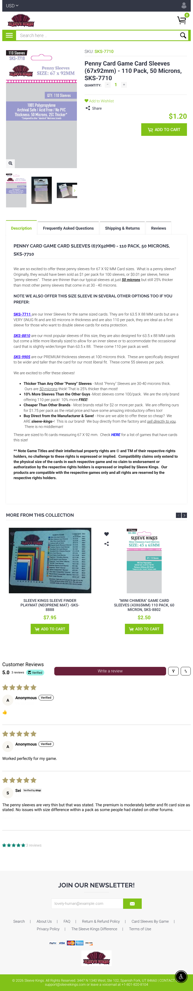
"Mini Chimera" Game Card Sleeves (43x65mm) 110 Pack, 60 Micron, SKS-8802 (144, 605)
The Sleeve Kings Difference (94, 929)
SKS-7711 (22, 314)
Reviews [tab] (158, 228)
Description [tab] (21, 228)
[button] (14, 845)
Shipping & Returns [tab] (122, 228)
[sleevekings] (96, 958)
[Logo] (21, 20)
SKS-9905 (22, 357)
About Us (44, 921)
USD (10, 6)
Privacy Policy (48, 929)
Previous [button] (178, 515)
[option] (16, 190)
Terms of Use (140, 929)
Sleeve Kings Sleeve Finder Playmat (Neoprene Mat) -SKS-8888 (49, 605)
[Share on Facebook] (107, 108)
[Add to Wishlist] (12, 534)
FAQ (67, 921)
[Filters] (173, 671)
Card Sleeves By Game (150, 921)
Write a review (110, 671)
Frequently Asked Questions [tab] (68, 228)
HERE (115, 434)
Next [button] (74, 190)
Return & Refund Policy (101, 921)
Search (19, 921)
